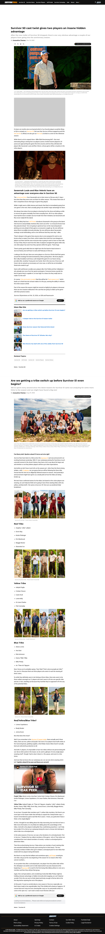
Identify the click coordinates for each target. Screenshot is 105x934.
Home (15, 367)
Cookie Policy (70, 923)
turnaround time (22, 197)
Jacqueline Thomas (19, 40)
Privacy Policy (39, 923)
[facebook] (95, 2)
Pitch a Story (17, 923)
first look (39, 133)
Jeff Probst (50, 2)
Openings (37, 920)
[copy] (23, 44)
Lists (68, 2)
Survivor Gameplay (59, 2)
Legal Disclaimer (86, 923)
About (72, 2)
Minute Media (12, 929)
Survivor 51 (22, 2)
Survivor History (49, 360)
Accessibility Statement (21, 925)
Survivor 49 (31, 360)
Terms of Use (53, 923)
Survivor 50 (17, 360)
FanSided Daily (85, 920)
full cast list (17, 133)
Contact (51, 920)
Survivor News (30, 2)
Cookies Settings (54, 925)
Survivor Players (40, 2)
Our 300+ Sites (70, 920)
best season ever (53, 279)
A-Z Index (37, 925)
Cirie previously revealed (28, 279)
